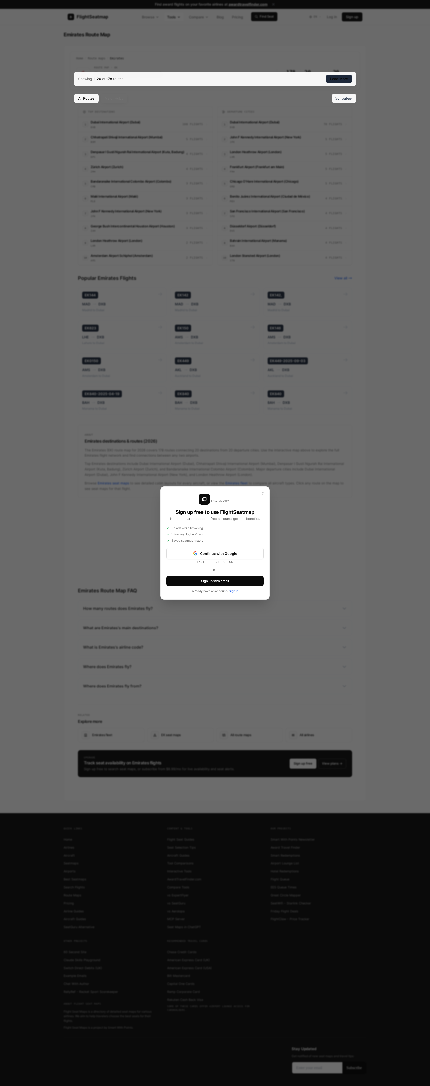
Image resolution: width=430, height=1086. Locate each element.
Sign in (233, 591)
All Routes (86, 98)
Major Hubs (114, 98)
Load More (339, 79)
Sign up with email (215, 581)
